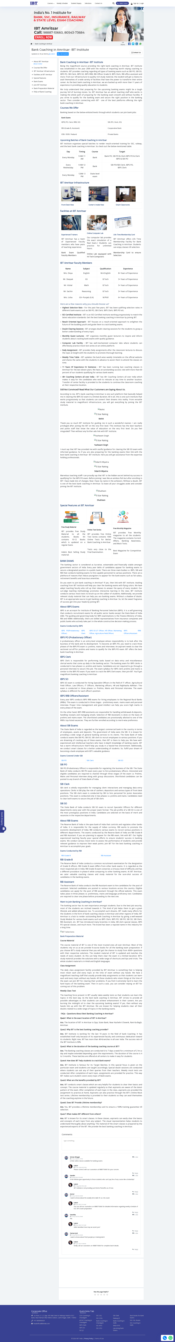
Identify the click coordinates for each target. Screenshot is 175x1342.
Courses (50, 3)
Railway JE (116, 1318)
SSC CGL (99, 1316)
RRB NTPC (116, 1326)
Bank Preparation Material (44, 88)
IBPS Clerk (82, 1325)
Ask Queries (64, 54)
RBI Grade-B (66, 855)
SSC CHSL (99, 1318)
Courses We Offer (40, 68)
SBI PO (64, 760)
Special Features (40, 78)
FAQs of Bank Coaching (42, 92)
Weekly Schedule (62, 3)
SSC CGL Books (135, 1320)
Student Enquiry (76, 3)
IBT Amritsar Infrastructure (44, 71)
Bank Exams (38, 81)
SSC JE (81, 1330)
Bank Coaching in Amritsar (43, 44)
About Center (38, 64)
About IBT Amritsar (41, 61)
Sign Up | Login (138, 3)
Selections (88, 3)
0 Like (136, 1157)
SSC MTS (99, 1326)
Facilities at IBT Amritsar (43, 74)
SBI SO (120, 760)
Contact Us (98, 3)
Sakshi (52, 54)
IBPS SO (82, 1328)
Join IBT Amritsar (40, 85)
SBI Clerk (90, 760)
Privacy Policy (88, 1338)
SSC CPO (99, 1328)
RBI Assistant (106, 855)
